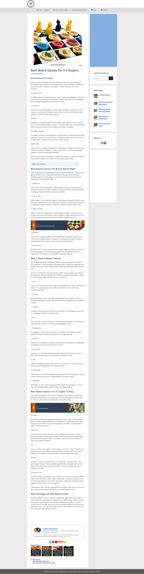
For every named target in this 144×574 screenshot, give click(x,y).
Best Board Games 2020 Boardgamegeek (44, 563)
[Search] (111, 78)
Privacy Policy (72, 571)
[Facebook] (50, 542)
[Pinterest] (53, 542)
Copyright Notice (63, 571)
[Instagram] (59, 542)
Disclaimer (92, 571)
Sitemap (98, 571)
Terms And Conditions (82, 571)
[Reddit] (62, 542)
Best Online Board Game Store (41, 561)
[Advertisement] (103, 40)
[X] (56, 542)
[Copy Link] (65, 542)
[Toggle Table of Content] (76, 164)
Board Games (36, 559)
